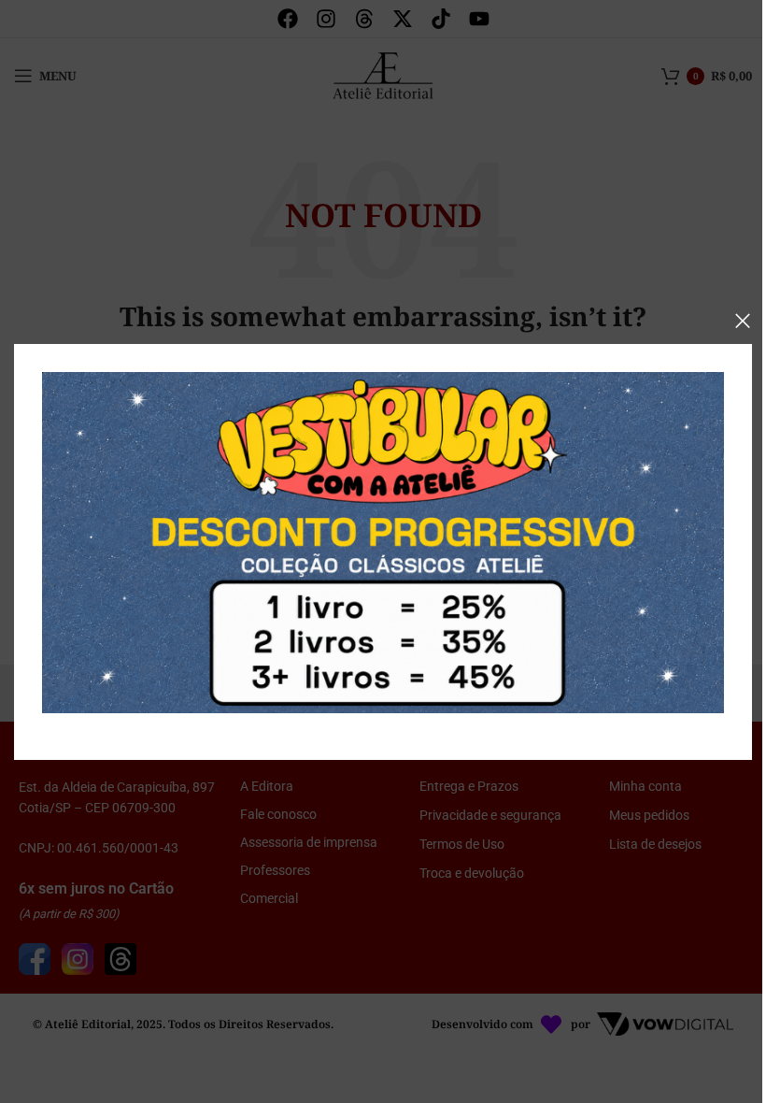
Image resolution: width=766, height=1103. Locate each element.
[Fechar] (742, 320)
